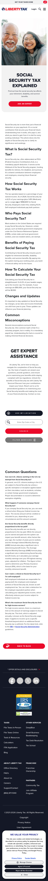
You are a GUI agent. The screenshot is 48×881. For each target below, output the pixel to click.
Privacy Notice (24, 822)
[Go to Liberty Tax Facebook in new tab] (12, 680)
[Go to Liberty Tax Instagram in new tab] (20, 680)
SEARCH (24, 431)
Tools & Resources (12, 737)
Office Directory (11, 768)
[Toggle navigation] (45, 9)
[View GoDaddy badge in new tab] (24, 713)
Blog (6, 752)
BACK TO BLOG (24, 646)
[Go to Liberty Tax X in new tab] (28, 680)
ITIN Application (11, 747)
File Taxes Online (11, 732)
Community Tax (33, 785)
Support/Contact (11, 788)
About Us (8, 778)
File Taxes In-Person (12, 727)
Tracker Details (30, 858)
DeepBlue (30, 727)
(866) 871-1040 (10, 793)
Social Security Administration (27, 626)
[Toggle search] (40, 9)
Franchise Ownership (30, 769)
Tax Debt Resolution (34, 740)
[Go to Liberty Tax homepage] (15, 9)
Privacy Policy (17, 858)
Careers (7, 783)
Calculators (8, 742)
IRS (11, 626)
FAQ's (6, 773)
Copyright (24, 817)
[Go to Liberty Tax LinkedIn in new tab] (36, 680)
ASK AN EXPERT (25, 104)
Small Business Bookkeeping (32, 734)
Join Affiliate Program (31, 792)
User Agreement (24, 827)
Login (34, 9)
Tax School (30, 745)
